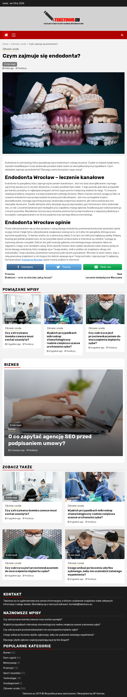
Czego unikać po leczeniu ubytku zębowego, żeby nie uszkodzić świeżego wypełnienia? (95, 571)
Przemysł (8, 668)
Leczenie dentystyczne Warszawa (104, 276)
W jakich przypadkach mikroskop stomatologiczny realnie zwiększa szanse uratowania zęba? (63, 339)
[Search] (122, 35)
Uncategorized (11, 683)
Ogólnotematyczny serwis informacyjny (64, 24)
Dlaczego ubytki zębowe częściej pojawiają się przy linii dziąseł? (36, 640)
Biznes (11, 429)
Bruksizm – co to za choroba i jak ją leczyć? (28, 276)
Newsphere (84, 693)
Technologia (9, 678)
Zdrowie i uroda (10, 49)
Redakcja (22, 68)
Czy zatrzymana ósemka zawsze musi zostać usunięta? (19, 336)
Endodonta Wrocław (32, 259)
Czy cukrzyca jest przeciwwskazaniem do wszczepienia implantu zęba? (104, 338)
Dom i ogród (9, 657)
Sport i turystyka (11, 673)
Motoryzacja (9, 663)
